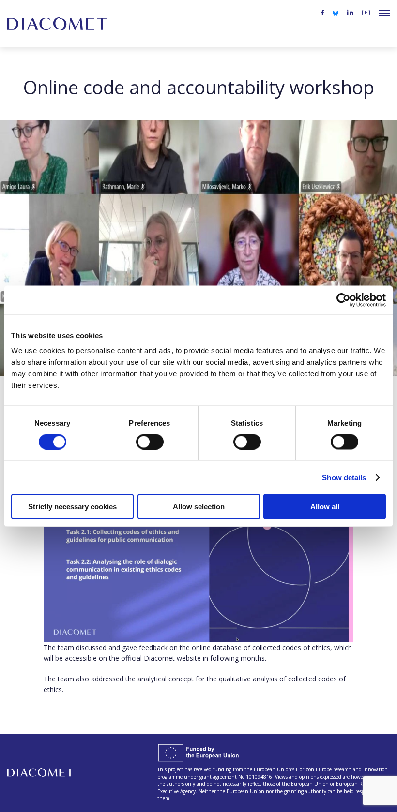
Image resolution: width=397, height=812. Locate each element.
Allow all (324, 506)
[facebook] (322, 13)
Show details (344, 477)
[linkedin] (350, 13)
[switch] (150, 441)
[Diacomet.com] (57, 23)
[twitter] (335, 12)
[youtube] (366, 13)
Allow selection (199, 506)
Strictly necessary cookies (72, 506)
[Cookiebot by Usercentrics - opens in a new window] (343, 300)
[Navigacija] (384, 12)
